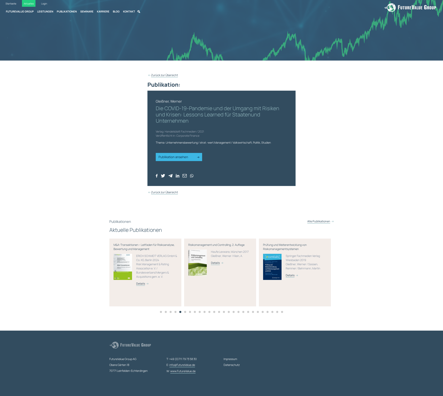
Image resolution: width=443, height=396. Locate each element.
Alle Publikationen (318, 221)
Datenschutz (232, 365)
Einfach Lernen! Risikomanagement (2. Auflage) (292, 256)
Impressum (230, 359)
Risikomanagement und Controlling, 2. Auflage (144, 254)
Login (44, 3)
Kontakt (129, 11)
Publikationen (67, 11)
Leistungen (45, 11)
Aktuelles (29, 3)
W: (181, 371)
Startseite (11, 3)
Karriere (103, 11)
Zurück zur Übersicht (164, 75)
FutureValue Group (20, 11)
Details (140, 263)
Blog (116, 11)
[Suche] (139, 11)
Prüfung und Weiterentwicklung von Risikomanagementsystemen (216, 260)
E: (180, 365)
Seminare (86, 11)
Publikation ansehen (174, 157)
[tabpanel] (146, 272)
